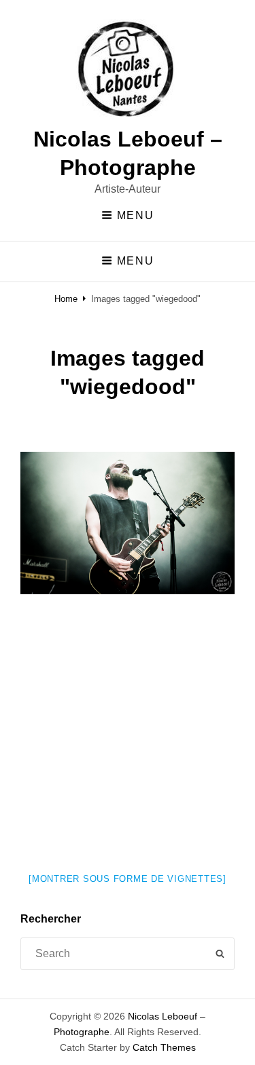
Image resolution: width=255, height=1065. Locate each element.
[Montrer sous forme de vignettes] (127, 879)
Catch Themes (164, 1047)
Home (66, 299)
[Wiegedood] (127, 523)
